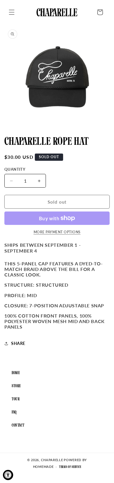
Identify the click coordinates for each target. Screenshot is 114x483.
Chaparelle (52, 460)
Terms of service (70, 467)
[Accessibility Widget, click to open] (8, 475)
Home (16, 373)
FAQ (14, 412)
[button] (11, 12)
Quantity (14, 169)
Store (16, 386)
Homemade (43, 466)
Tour (16, 399)
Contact (18, 425)
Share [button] (18, 343)
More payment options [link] (57, 232)
